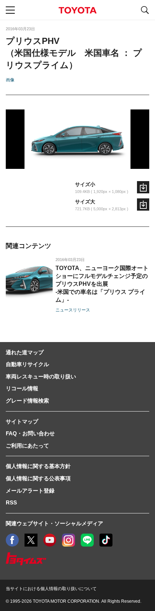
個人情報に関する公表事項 (38, 478)
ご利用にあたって (27, 445)
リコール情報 (22, 388)
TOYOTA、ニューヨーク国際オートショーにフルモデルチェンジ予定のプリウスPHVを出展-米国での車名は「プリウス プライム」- (102, 284)
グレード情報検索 (27, 400)
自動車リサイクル (27, 364)
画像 (10, 79)
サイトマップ (22, 421)
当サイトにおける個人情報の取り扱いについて (51, 588)
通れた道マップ (25, 352)
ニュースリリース (73, 310)
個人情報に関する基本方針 (38, 466)
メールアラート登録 (30, 491)
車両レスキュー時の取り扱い (41, 376)
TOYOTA (77, 10)
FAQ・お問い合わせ (30, 433)
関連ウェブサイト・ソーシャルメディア (54, 523)
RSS (11, 502)
